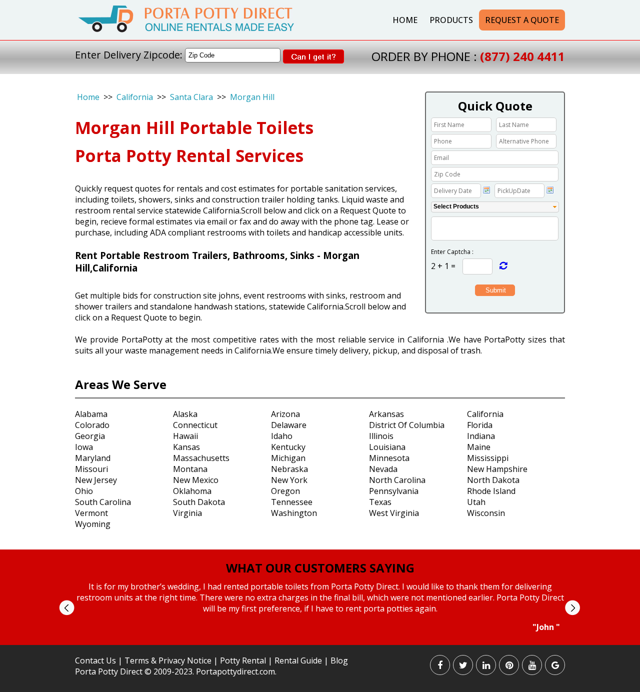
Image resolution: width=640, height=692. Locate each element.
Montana (190, 469)
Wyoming (92, 524)
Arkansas (386, 414)
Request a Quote (522, 20)
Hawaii (185, 436)
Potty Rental (243, 660)
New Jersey (96, 480)
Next (572, 608)
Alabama (91, 414)
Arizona (285, 414)
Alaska (185, 414)
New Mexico (195, 480)
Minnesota (389, 458)
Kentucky (288, 447)
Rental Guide (299, 660)
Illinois (381, 436)
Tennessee (291, 502)
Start (316, 641)
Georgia (90, 436)
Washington (294, 513)
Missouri (91, 469)
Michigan (288, 458)
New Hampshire (497, 469)
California (134, 97)
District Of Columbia (406, 425)
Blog (339, 660)
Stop (324, 641)
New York (289, 480)
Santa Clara (191, 97)
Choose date (486, 190)
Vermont (91, 513)
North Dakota (493, 480)
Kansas (186, 447)
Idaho (281, 436)
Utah (476, 502)
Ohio (84, 491)
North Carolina (397, 480)
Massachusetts (201, 458)
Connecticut (195, 425)
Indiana (481, 436)
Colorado (92, 425)
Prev (66, 608)
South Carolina (103, 502)
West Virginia (394, 513)
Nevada (383, 469)
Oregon (285, 491)
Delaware (288, 425)
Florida (479, 425)
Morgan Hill (252, 97)
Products (451, 20)
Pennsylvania (393, 491)
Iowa (84, 447)
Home (405, 20)
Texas (380, 502)
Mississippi (487, 458)
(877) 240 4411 (522, 56)
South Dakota (199, 502)
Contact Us (95, 660)
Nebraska (289, 469)
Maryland (92, 458)
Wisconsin (486, 513)
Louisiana (387, 447)
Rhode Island (491, 491)
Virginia (187, 513)
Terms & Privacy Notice (168, 660)
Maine (478, 447)
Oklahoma (192, 491)
